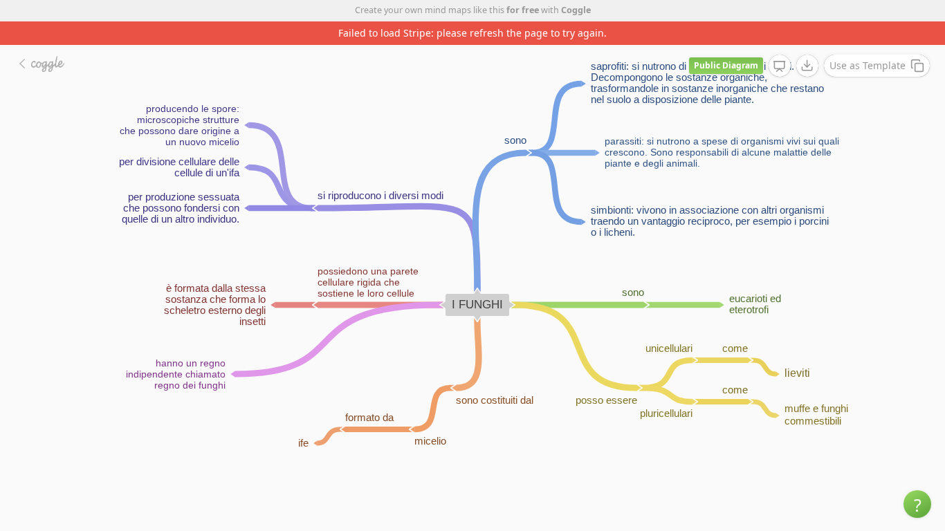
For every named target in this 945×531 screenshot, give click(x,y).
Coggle (576, 10)
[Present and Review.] (780, 66)
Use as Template (867, 65)
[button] (917, 504)
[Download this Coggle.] (807, 66)
